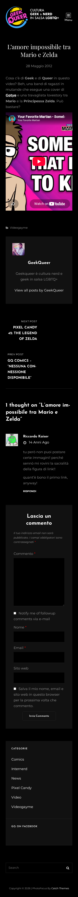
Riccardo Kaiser (35, 436)
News (16, 778)
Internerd (19, 769)
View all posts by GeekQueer (39, 290)
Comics (17, 759)
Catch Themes (60, 888)
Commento (24, 554)
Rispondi (29, 491)
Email (20, 648)
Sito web (21, 668)
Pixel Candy (21, 788)
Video (16, 797)
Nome (20, 627)
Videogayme (19, 227)
